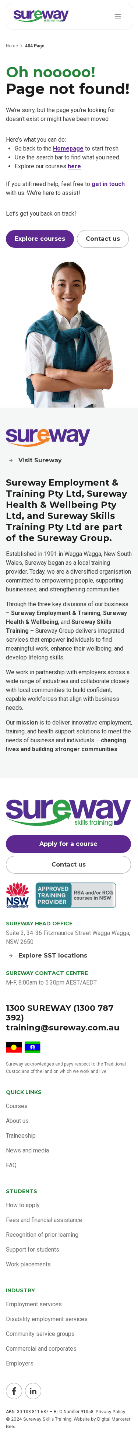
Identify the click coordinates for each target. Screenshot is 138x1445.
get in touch (108, 184)
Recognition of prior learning (42, 1234)
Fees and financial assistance (44, 1219)
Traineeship (21, 1135)
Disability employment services (47, 1319)
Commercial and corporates (41, 1348)
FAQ (11, 1165)
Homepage (68, 148)
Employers (19, 1363)
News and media (27, 1150)
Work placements (28, 1264)
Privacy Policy (110, 1411)
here (74, 166)
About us (17, 1120)
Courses (17, 1106)
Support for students (32, 1249)
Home (12, 45)
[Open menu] (117, 16)
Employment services (34, 1304)
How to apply (23, 1205)
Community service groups (40, 1333)
